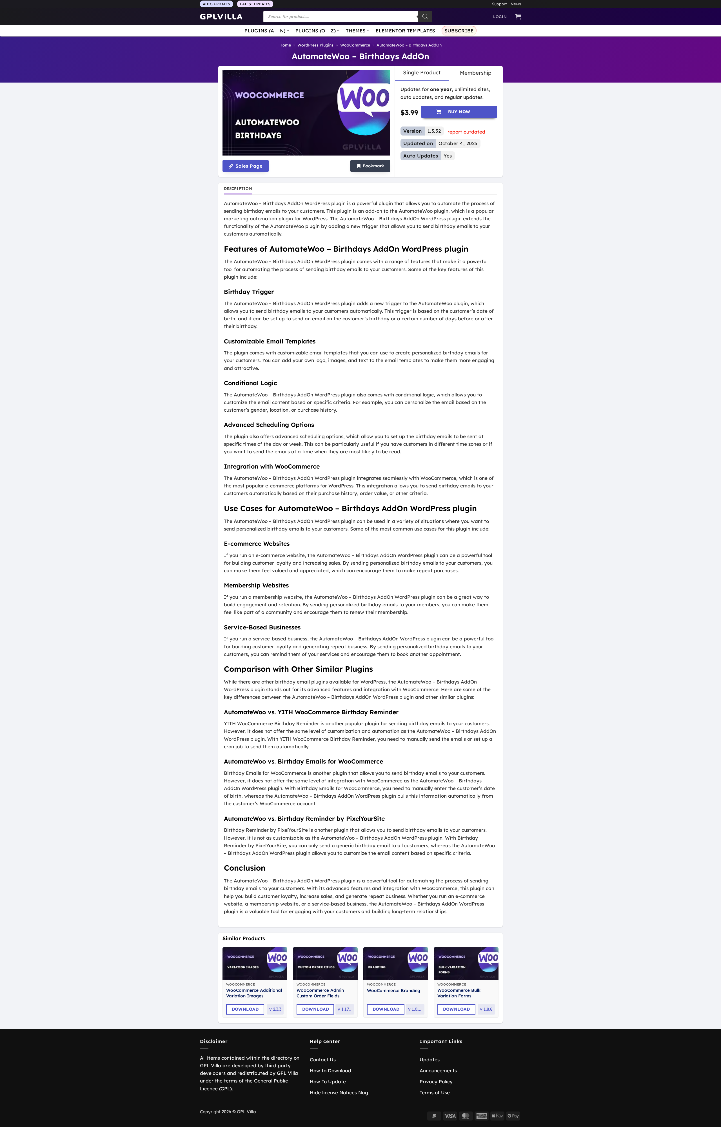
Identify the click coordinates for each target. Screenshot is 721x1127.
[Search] (425, 16)
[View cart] (518, 16)
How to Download (330, 1070)
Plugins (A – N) (264, 31)
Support (499, 3)
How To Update (328, 1081)
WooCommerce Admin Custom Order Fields (320, 993)
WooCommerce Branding (393, 990)
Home (285, 45)
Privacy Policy (436, 1081)
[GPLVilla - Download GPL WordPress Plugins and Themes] (221, 17)
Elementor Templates (405, 31)
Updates (430, 1059)
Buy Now (459, 111)
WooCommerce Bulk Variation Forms (458, 993)
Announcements (438, 1070)
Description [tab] (238, 188)
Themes (356, 31)
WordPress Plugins (315, 45)
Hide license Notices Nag (339, 1092)
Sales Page (248, 166)
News (516, 3)
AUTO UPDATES (216, 4)
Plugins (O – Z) (315, 31)
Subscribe (459, 31)
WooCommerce (355, 45)
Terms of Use (435, 1092)
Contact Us (323, 1059)
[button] (370, 166)
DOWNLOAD (245, 1009)
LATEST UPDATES (255, 4)
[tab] (421, 73)
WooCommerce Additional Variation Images (254, 993)
